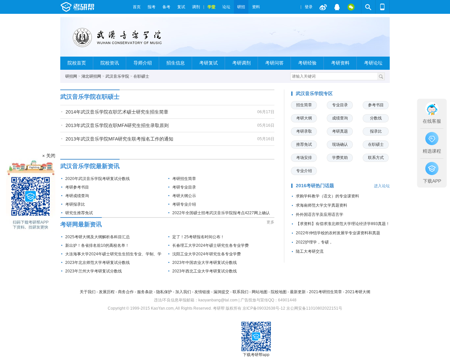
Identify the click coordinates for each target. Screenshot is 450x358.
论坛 (226, 7)
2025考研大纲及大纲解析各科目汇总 (97, 237)
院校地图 (279, 292)
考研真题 (340, 131)
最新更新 (298, 292)
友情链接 (202, 292)
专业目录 (340, 105)
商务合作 (126, 292)
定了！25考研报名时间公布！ (198, 237)
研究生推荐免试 (79, 213)
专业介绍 (304, 170)
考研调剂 (241, 63)
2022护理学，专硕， (314, 242)
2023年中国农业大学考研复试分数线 (204, 262)
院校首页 (77, 63)
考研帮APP (382, 7)
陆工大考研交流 (309, 251)
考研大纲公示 (184, 195)
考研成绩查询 (77, 195)
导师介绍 (142, 63)
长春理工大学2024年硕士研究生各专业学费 (210, 245)
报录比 (376, 131)
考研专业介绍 (184, 204)
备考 (166, 7)
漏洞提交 (221, 292)
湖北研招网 (91, 76)
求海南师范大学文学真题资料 (321, 205)
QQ (337, 7)
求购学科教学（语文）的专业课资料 (327, 196)
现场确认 (340, 144)
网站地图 (259, 292)
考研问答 (274, 63)
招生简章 (304, 105)
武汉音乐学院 (117, 76)
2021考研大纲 (357, 292)
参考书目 (376, 105)
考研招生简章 (184, 178)
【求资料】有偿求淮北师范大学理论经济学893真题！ (343, 223)
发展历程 (107, 292)
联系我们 (240, 292)
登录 (309, 7)
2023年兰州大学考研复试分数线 (93, 271)
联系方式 (376, 157)
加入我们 (183, 292)
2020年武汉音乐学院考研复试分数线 (97, 178)
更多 (270, 222)
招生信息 (175, 63)
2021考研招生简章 (325, 292)
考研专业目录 (184, 187)
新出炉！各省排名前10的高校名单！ (97, 245)
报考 (151, 7)
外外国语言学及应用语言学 (319, 214)
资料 (256, 7)
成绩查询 (340, 118)
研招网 (71, 76)
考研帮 (94, 7)
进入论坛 (382, 186)
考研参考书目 (77, 187)
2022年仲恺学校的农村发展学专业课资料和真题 (338, 233)
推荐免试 (304, 144)
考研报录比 (75, 204)
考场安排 (304, 157)
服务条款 (145, 292)
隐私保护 (164, 292)
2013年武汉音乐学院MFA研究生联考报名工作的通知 (119, 138)
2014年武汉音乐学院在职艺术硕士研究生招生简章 (117, 112)
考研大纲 (304, 118)
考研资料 (340, 63)
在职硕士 (141, 76)
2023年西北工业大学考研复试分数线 (204, 271)
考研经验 (307, 63)
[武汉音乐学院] (122, 39)
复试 (181, 7)
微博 (323, 7)
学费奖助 (340, 157)
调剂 (196, 7)
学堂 (211, 7)
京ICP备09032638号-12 (263, 308)
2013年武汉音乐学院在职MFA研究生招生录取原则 (117, 125)
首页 (137, 7)
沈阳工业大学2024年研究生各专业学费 (206, 254)
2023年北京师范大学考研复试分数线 (97, 262)
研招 (241, 7)
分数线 (376, 118)
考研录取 (304, 131)
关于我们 (88, 292)
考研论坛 (373, 63)
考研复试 (208, 63)
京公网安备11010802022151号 (314, 308)
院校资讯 (109, 63)
